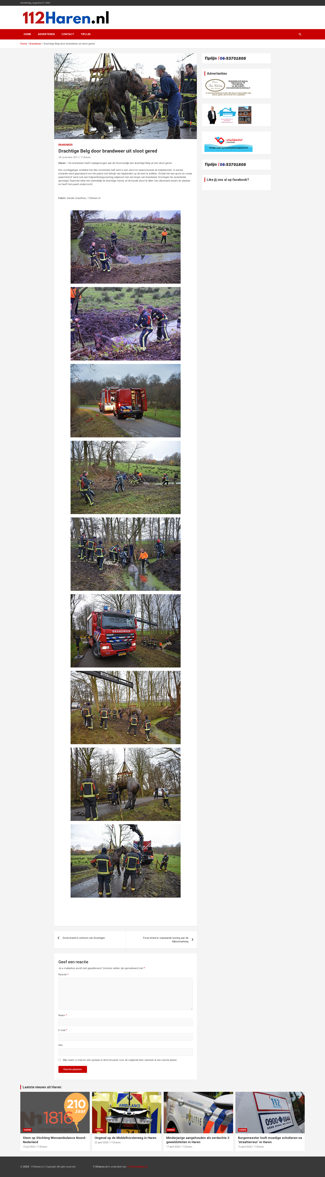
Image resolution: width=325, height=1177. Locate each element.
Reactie (63, 974)
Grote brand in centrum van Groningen (84, 937)
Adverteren (46, 34)
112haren (86, 157)
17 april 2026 (173, 1146)
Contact (67, 34)
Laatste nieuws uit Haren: (42, 1087)
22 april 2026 (101, 1142)
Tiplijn (85, 34)
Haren (27, 1130)
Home (27, 34)
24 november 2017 (68, 157)
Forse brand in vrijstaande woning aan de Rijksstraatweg (165, 939)
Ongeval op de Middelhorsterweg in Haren (125, 1138)
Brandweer (65, 144)
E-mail (62, 1030)
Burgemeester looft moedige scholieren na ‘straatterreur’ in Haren (270, 1140)
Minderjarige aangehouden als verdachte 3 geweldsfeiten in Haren (197, 1140)
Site (60, 1045)
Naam (62, 1015)
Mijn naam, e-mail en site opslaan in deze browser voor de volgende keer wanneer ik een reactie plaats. (120, 1060)
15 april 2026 (245, 1146)
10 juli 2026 (29, 1146)
